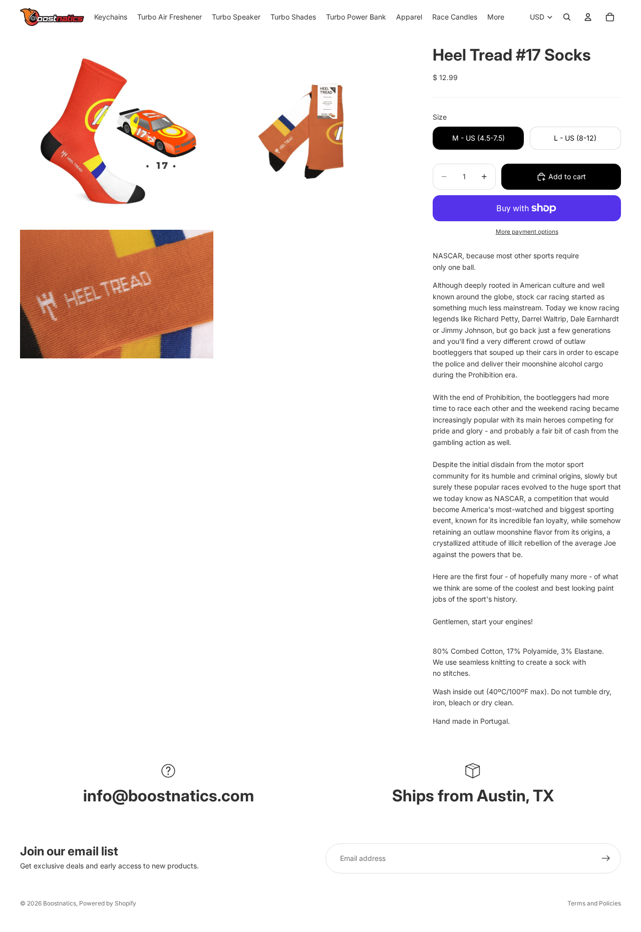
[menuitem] (495, 17)
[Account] (588, 17)
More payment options (527, 231)
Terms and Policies (594, 903)
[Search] (567, 17)
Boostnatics (59, 903)
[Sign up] (605, 858)
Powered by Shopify (107, 903)
